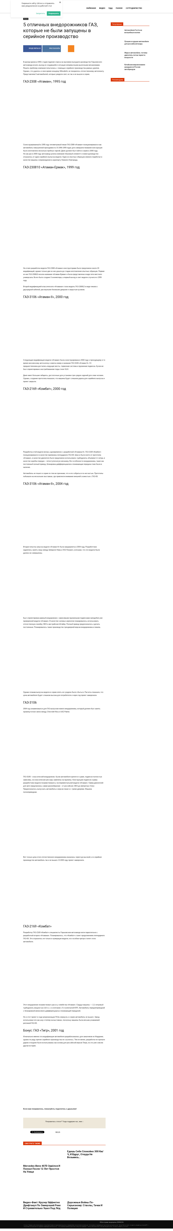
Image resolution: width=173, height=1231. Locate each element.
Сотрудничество (134, 8)
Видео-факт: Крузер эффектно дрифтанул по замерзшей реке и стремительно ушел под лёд (42, 1205)
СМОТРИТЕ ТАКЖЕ (32, 1143)
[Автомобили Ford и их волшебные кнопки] (117, 32)
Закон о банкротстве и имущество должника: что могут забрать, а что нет (108, 1226)
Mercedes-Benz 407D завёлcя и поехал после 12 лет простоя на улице (41, 1168)
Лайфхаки (91, 8)
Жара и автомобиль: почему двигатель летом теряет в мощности (135, 55)
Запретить (40, 13)
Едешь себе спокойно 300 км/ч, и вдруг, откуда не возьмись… (85, 1154)
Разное (119, 8)
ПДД (111, 8)
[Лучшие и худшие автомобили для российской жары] (117, 43)
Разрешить (53, 13)
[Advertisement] (64, 189)
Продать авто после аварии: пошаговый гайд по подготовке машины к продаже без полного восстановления (58, 1225)
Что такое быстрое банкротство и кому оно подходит (72, 1226)
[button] (146, 8)
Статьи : (26, 1225)
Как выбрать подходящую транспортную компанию (103, 1225)
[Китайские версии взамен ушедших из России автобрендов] (117, 66)
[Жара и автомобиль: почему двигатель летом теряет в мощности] (117, 55)
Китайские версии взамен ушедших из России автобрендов (134, 67)
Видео (102, 8)
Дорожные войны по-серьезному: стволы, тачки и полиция (84, 1205)
